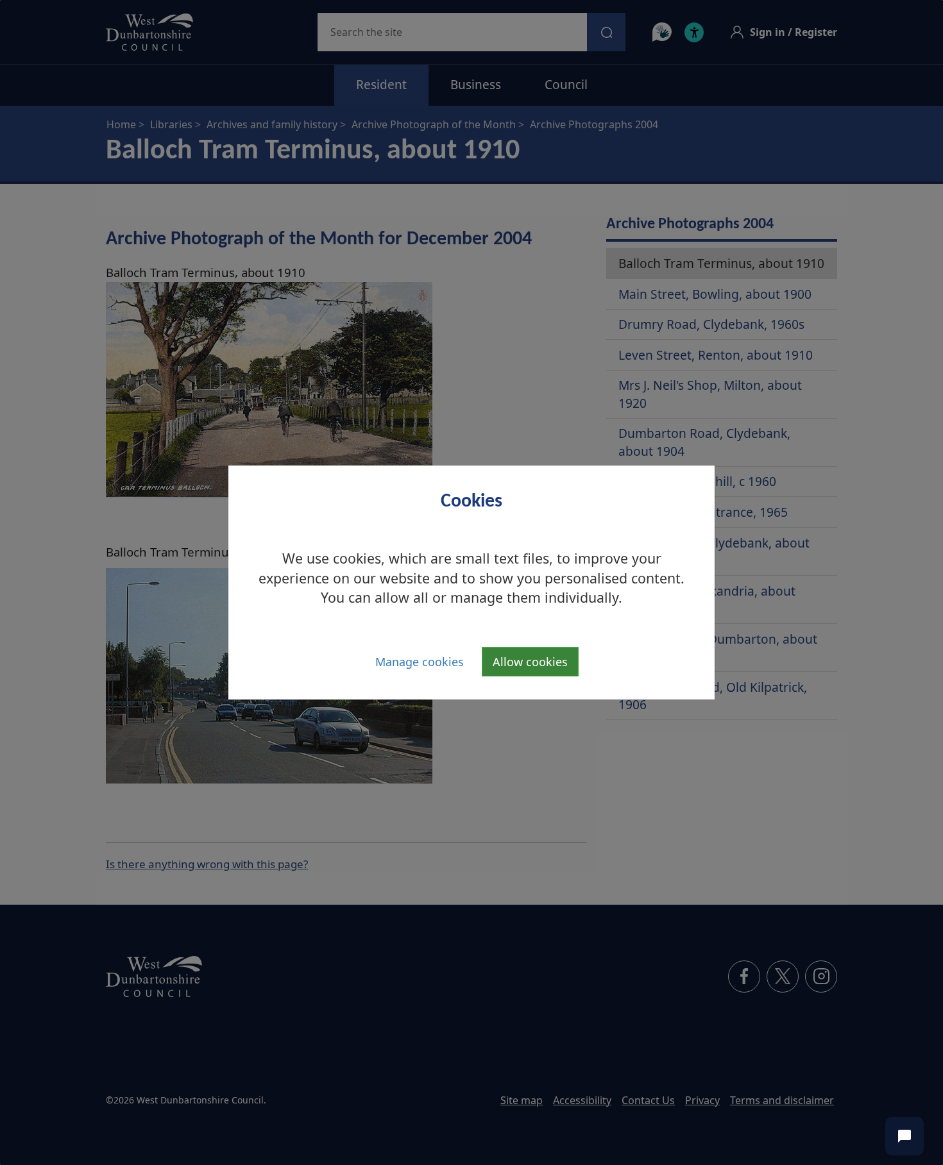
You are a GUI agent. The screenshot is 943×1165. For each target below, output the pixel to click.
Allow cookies (530, 661)
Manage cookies (419, 661)
